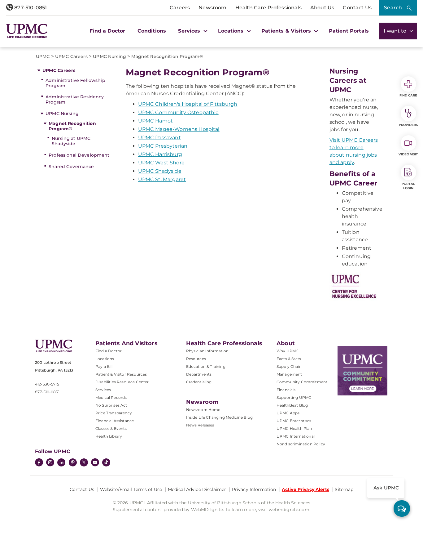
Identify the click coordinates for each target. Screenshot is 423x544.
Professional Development (79, 155)
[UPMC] (26, 31)
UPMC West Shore (161, 163)
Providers (408, 125)
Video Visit (408, 154)
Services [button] (190, 31)
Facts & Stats (289, 358)
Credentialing (199, 382)
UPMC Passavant (159, 137)
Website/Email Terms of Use (131, 489)
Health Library (108, 436)
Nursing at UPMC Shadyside (71, 141)
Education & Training (205, 366)
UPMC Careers (58, 70)
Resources (196, 358)
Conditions (151, 31)
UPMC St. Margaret (162, 179)
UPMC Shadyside (159, 171)
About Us (322, 8)
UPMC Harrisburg (160, 154)
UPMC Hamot (155, 121)
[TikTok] (106, 462)
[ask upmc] (402, 508)
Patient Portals (349, 31)
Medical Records (111, 397)
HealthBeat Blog (292, 405)
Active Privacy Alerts (305, 489)
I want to (396, 31)
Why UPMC (288, 351)
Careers (180, 8)
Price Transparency (113, 413)
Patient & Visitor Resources (121, 374)
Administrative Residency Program (75, 99)
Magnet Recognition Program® (72, 126)
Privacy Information (254, 489)
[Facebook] (39, 463)
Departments (199, 374)
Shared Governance (71, 166)
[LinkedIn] (61, 463)
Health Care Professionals (268, 8)
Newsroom (212, 8)
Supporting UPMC (294, 397)
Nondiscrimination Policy (301, 444)
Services (103, 389)
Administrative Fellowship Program (75, 83)
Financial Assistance (114, 420)
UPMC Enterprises (294, 420)
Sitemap (344, 489)
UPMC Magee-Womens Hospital (179, 129)
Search (393, 8)
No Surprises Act (111, 405)
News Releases (200, 425)
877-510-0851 (30, 8)
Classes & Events (111, 428)
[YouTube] (95, 463)
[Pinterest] (73, 463)
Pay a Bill (104, 366)
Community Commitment (302, 382)
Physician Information (207, 351)
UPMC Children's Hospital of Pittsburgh (188, 104)
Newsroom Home (203, 409)
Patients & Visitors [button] (286, 31)
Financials (286, 389)
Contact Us (357, 8)
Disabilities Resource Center (122, 382)
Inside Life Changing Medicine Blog (219, 417)
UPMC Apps (288, 413)
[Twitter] (84, 462)
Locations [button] (231, 31)
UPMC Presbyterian (163, 146)
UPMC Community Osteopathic (178, 112)
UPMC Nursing (62, 113)
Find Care (408, 95)
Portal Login (408, 186)
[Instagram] (50, 463)
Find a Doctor (107, 31)
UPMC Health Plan (294, 428)
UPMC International (296, 436)
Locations (104, 358)
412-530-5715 (47, 384)
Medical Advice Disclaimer (197, 489)
